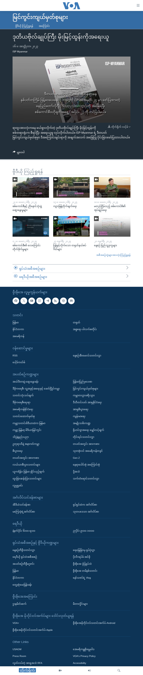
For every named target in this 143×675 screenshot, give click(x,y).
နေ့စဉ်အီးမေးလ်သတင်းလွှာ (87, 355)
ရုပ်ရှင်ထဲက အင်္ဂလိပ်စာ (85, 504)
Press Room (19, 656)
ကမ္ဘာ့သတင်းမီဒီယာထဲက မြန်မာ (29, 423)
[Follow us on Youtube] (31, 300)
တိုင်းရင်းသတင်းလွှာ (83, 437)
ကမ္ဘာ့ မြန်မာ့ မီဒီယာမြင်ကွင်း (27, 430)
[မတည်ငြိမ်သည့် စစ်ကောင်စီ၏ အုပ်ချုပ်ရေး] (112, 187)
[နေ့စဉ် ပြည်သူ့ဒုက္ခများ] (112, 226)
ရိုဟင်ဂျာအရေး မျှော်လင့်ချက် (88, 430)
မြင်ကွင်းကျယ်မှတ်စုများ (85, 388)
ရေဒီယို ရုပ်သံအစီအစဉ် (25, 556)
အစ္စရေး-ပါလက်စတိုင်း (85, 329)
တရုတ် (76, 322)
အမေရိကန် (18, 336)
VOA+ (16, 623)
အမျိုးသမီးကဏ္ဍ (82, 423)
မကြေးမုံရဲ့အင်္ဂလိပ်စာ (24, 511)
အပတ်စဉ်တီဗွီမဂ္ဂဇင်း (23, 563)
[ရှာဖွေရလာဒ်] (119, 670)
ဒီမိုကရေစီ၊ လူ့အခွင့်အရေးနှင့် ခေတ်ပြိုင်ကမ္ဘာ (36, 388)
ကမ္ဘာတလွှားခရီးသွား (84, 395)
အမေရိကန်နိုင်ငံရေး (23, 409)
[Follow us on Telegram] (47, 300)
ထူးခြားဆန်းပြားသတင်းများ (27, 478)
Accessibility (79, 663)
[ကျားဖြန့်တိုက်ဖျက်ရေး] (71, 187)
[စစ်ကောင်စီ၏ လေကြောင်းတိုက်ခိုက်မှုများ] (31, 226)
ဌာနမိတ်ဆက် (20, 603)
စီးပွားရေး (18, 450)
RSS (15, 355)
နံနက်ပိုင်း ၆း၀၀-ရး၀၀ (24, 530)
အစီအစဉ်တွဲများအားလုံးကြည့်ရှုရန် (113, 255)
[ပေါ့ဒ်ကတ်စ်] (63, 300)
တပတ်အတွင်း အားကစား (26, 457)
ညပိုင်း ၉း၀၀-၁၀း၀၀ (83, 530)
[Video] (60, 670)
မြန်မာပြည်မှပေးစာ (82, 381)
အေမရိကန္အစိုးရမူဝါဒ (83, 649)
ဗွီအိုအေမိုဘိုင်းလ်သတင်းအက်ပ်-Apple (33, 630)
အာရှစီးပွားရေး (80, 409)
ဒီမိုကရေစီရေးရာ (21, 402)
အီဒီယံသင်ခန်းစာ (21, 504)
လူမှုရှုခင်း (18, 485)
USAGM (17, 649)
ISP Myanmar (20, 51)
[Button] (19, 152)
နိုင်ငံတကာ (18, 329)
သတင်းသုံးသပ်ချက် (23, 395)
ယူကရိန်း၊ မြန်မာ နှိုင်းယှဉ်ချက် (28, 471)
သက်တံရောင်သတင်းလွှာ (86, 478)
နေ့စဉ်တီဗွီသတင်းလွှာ (24, 549)
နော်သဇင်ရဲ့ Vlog (82, 577)
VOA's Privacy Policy (84, 656)
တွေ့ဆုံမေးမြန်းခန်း (22, 584)
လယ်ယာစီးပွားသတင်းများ (26, 464)
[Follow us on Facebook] (16, 300)
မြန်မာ (16, 322)
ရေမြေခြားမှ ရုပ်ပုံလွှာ (84, 549)
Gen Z (76, 457)
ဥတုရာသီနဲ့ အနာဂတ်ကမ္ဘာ (26, 444)
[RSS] (55, 300)
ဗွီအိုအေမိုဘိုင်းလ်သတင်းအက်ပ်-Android (94, 623)
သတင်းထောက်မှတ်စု (24, 416)
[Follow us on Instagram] (39, 300)
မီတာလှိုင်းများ (80, 603)
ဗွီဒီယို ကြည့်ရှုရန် (24, 26)
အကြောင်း (44, 26)
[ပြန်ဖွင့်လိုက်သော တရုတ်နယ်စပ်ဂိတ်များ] (71, 226)
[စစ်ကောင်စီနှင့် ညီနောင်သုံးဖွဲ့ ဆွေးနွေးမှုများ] (31, 187)
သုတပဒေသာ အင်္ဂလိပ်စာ (86, 511)
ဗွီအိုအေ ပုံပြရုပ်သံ (82, 563)
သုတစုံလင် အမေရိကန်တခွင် (88, 450)
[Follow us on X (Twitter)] (23, 300)
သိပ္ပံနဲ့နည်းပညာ (21, 437)
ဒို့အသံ (76, 471)
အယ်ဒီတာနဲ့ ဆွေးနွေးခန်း (26, 381)
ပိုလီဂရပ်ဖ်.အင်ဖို (81, 556)
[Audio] (89, 670)
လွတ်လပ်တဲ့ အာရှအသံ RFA (27, 663)
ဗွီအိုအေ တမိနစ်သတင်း (85, 570)
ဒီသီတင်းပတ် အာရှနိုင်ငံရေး (87, 402)
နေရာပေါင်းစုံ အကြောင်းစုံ (86, 464)
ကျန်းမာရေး (79, 416)
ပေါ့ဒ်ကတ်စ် (19, 362)
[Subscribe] (71, 300)
